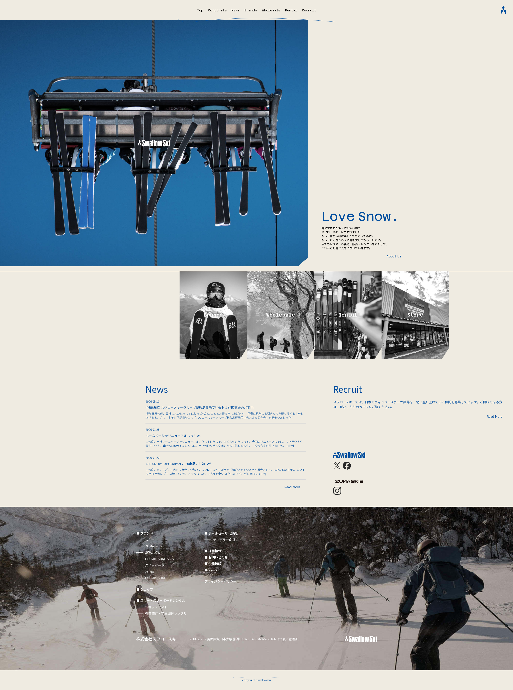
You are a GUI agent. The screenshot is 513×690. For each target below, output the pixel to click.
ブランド (146, 533)
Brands (250, 10)
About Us (394, 256)
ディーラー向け (224, 539)
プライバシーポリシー (220, 581)
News (235, 10)
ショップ (146, 589)
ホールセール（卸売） (224, 533)
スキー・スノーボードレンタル (162, 600)
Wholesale (271, 10)
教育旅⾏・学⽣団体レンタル (166, 613)
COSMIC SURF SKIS (159, 558)
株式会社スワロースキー (158, 639)
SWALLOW (152, 552)
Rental (291, 10)
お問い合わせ (218, 557)
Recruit (309, 10)
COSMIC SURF (155, 578)
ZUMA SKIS (153, 546)
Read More (292, 486)
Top (200, 10)
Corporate (217, 10)
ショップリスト (156, 606)
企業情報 (214, 563)
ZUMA (149, 571)
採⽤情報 (214, 550)
